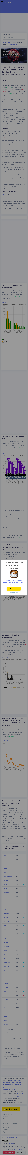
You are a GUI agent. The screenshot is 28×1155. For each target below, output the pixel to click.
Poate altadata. (14, 592)
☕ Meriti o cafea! (13, 589)
